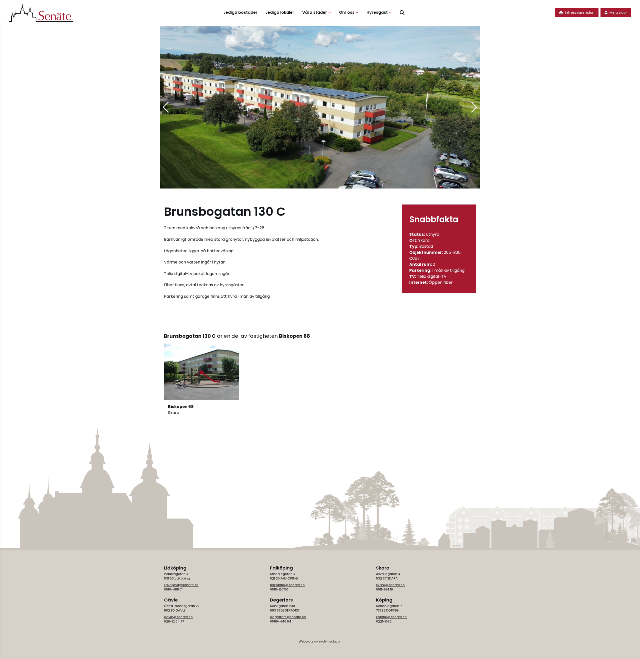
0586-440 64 (280, 621)
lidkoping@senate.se (181, 584)
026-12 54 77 (174, 621)
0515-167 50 (279, 589)
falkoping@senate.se (287, 584)
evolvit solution (330, 641)
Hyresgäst (377, 12)
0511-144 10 (384, 589)
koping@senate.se (391, 616)
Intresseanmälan (579, 12)
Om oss (346, 12)
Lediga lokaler (280, 12)
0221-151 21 (384, 621)
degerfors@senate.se (288, 616)
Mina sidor (618, 12)
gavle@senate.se (178, 616)
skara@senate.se (390, 584)
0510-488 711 (174, 589)
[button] (165, 107)
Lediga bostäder (241, 12)
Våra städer (314, 12)
